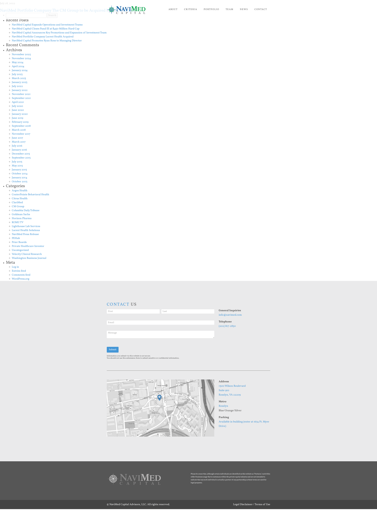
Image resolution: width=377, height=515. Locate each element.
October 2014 (20, 174)
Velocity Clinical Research (27, 254)
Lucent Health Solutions (26, 230)
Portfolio (211, 9)
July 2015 (17, 162)
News (244, 9)
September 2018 (21, 126)
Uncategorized (20, 250)
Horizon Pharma (22, 218)
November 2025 (21, 54)
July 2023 (17, 74)
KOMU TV (17, 222)
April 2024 (18, 66)
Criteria (190, 9)
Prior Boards (19, 242)
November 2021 (21, 94)
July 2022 (17, 86)
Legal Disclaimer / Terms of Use (251, 504)
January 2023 (19, 82)
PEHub (16, 238)
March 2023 (19, 78)
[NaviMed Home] (134, 481)
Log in (15, 267)
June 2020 (18, 110)
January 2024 (20, 70)
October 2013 (19, 181)
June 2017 (17, 138)
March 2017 (19, 142)
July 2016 (17, 146)
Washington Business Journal (29, 258)
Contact (260, 9)
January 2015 (19, 170)
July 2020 (17, 106)
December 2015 (21, 154)
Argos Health (19, 190)
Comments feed (21, 275)
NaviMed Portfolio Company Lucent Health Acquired (42, 37)
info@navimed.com (230, 315)
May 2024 (17, 62)
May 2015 (17, 166)
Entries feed (19, 271)
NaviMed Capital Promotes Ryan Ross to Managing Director (47, 41)
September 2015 (21, 158)
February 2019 (20, 122)
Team (229, 9)
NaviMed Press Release (25, 234)
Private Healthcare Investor (28, 246)
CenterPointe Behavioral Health (30, 194)
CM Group (18, 206)
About (173, 9)
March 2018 (19, 130)
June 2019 (17, 118)
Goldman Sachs (21, 214)
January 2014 (19, 178)
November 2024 (21, 58)
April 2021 (18, 102)
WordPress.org (20, 279)
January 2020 (20, 114)
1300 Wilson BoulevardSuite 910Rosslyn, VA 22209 (232, 390)
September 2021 (21, 98)
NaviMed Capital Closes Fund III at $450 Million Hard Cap (45, 29)
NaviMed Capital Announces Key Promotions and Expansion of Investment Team (59, 33)
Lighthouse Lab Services (26, 226)
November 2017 (21, 134)
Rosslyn (223, 406)
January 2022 (20, 90)
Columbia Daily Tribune (25, 210)
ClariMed (17, 202)
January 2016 (19, 150)
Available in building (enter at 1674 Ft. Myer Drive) (244, 424)
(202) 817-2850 (227, 326)
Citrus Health (20, 198)
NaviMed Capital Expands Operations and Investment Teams (47, 25)
